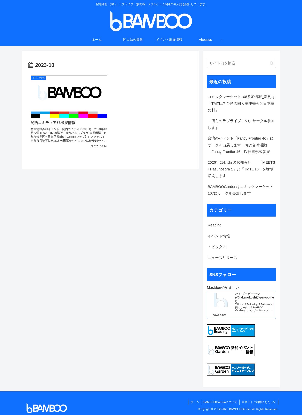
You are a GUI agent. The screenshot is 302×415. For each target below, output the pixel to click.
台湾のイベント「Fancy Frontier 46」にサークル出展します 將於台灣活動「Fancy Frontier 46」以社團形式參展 (241, 145)
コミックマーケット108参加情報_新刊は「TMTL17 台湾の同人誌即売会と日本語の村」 (241, 103)
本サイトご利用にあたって (259, 402)
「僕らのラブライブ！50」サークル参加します (241, 124)
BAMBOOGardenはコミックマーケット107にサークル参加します (240, 190)
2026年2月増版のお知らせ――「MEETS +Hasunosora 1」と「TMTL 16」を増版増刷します (241, 169)
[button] (271, 63)
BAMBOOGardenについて (220, 402)
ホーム (194, 402)
